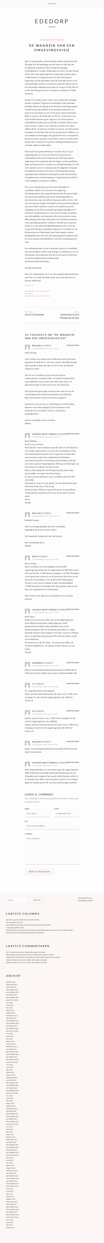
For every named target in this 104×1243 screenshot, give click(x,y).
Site (26, 821)
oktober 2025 (11, 995)
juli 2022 (9, 1096)
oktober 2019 (11, 1181)
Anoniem (37, 663)
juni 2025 (9, 1005)
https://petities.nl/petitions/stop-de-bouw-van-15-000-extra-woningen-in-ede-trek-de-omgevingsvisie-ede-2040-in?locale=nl (51, 697)
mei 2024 (9, 1039)
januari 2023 (11, 1080)
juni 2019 (9, 1191)
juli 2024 (9, 1034)
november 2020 (12, 1147)
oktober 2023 (11, 1057)
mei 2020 (9, 1163)
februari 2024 (11, 1047)
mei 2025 (9, 1008)
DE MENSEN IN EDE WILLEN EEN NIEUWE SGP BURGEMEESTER (28, 925)
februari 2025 (11, 1016)
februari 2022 (11, 1109)
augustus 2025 (12, 1000)
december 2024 (12, 1021)
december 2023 (12, 1052)
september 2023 (12, 1059)
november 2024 (12, 1023)
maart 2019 (10, 1199)
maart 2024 (10, 1044)
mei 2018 (9, 1225)
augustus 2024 (12, 1031)
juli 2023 (9, 1065)
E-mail (56, 809)
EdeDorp (52, 21)
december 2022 (12, 1083)
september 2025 (12, 997)
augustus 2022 (12, 1093)
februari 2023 (11, 1078)
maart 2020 (10, 1168)
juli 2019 (9, 1189)
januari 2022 (11, 1111)
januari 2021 (11, 1142)
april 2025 (10, 1010)
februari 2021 (11, 1140)
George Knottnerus (52, 40)
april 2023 (10, 1072)
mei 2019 (9, 1194)
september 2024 (12, 1029)
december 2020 (12, 1145)
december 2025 (12, 990)
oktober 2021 (11, 1119)
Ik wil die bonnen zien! (15, 928)
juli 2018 (9, 1220)
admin (30, 293)
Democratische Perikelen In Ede (69, 316)
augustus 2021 (12, 1124)
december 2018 (12, 1207)
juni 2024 (9, 1036)
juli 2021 (9, 1127)
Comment (28, 834)
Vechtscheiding (34, 315)
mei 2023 (9, 1070)
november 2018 (12, 1209)
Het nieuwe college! (14, 922)
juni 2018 (9, 1222)
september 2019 (12, 1184)
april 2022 (10, 1103)
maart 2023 (10, 1075)
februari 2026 (11, 985)
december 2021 (12, 1114)
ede (33, 296)
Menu (52, 4)
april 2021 (10, 1134)
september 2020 (12, 1152)
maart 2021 (10, 1137)
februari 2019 (11, 1202)
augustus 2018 (12, 1217)
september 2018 (12, 1215)
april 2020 (10, 1165)
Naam (27, 809)
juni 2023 (9, 1067)
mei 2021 (9, 1132)
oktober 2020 (11, 1150)
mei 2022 (9, 1101)
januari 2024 (11, 1049)
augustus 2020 (12, 1155)
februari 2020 (11, 1171)
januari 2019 (11, 1204)
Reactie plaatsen (39, 871)
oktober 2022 (11, 1088)
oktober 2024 (11, 1026)
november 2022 (12, 1085)
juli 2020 (9, 1158)
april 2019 (10, 1196)
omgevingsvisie (43, 296)
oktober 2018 (11, 1212)
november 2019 (12, 1178)
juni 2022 (9, 1098)
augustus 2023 (12, 1062)
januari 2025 (11, 1018)
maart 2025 (10, 1013)
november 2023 (12, 1054)
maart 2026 (10, 982)
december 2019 (12, 1176)
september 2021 (12, 1122)
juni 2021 (9, 1129)
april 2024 (10, 1041)
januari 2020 (11, 1173)
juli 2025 (9, 1003)
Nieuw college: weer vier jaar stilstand (22, 920)
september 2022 (12, 1091)
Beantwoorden (73, 345)
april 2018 (10, 1228)
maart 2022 (10, 1106)
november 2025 (12, 992)
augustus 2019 (12, 1186)
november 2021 (12, 1116)
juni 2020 (9, 1160)
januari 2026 (11, 987)
